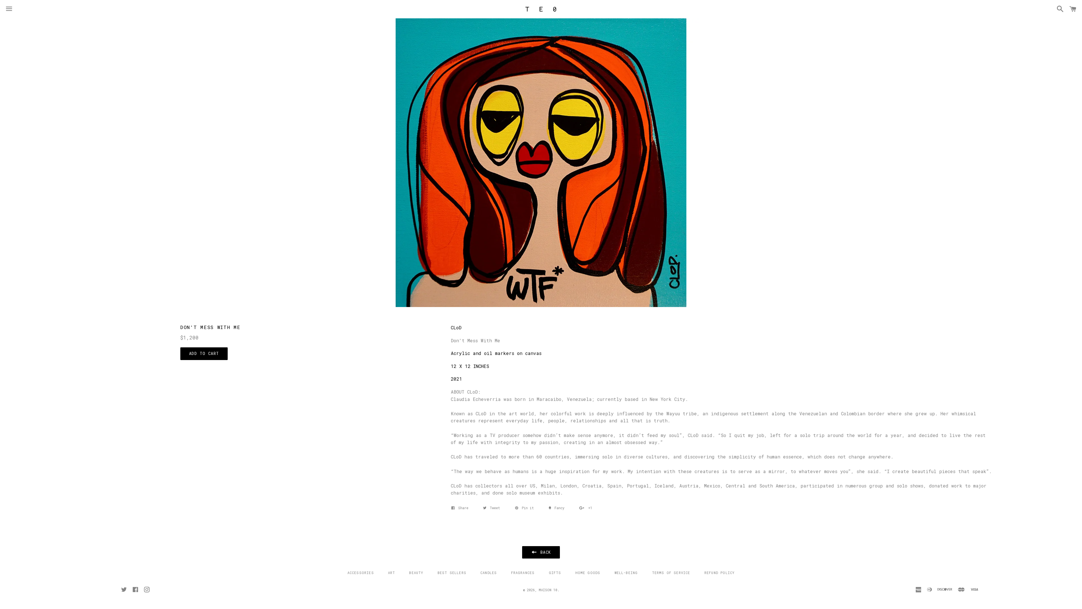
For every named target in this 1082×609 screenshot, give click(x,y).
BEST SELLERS (452, 572)
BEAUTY (416, 572)
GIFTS (555, 572)
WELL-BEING (626, 572)
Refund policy (719, 572)
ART (391, 572)
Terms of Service (671, 572)
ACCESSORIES (360, 572)
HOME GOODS (587, 572)
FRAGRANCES (523, 572)
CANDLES (488, 572)
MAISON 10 (548, 590)
